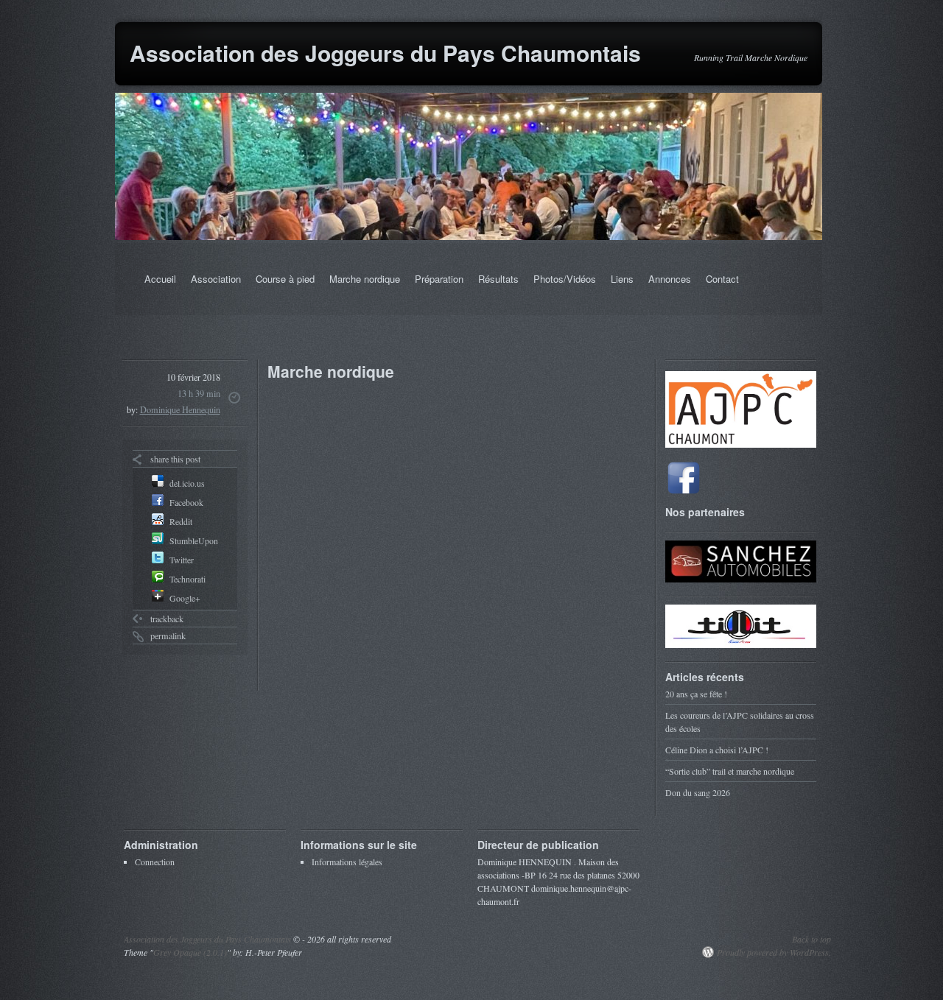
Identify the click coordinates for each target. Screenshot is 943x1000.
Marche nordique (364, 279)
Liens (622, 279)
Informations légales (347, 861)
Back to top (811, 939)
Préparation (439, 279)
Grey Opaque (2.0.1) (190, 952)
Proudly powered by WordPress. (774, 952)
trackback (166, 618)
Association (216, 279)
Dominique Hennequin (180, 409)
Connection (155, 861)
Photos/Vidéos (564, 279)
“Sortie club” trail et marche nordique (729, 771)
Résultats (498, 279)
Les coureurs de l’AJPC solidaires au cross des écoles (739, 721)
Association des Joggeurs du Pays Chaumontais (385, 52)
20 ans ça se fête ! (696, 694)
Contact (722, 279)
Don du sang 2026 (697, 792)
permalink (168, 635)
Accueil (160, 279)
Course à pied (285, 279)
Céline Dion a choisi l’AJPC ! (716, 750)
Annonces (669, 279)
